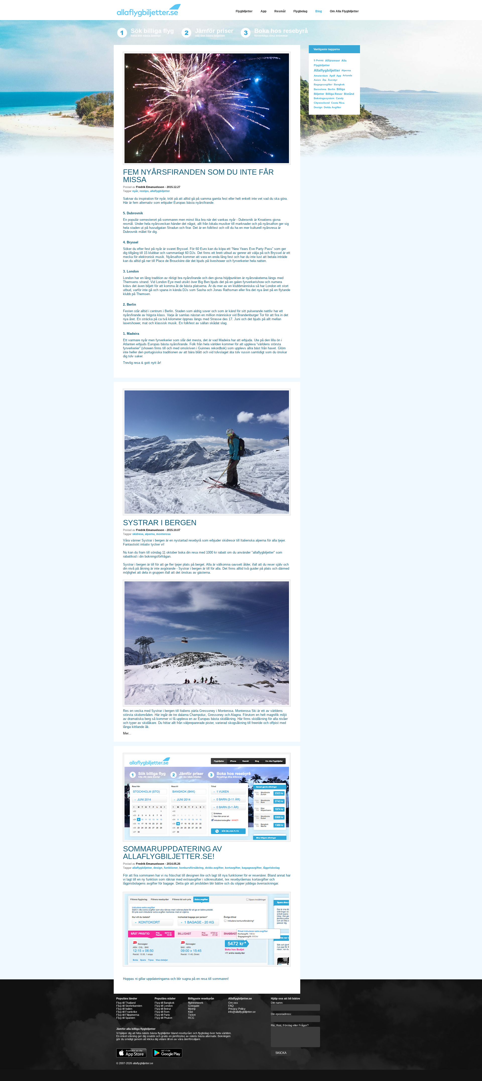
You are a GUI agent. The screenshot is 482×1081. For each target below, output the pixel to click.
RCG (191, 1017)
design (157, 867)
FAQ (231, 1005)
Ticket (192, 1014)
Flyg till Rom (162, 1011)
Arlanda (347, 75)
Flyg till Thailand (126, 1002)
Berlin (331, 89)
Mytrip (192, 1008)
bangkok (339, 84)
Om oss (233, 1002)
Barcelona (320, 89)
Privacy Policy (237, 1008)
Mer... (127, 733)
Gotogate (193, 1005)
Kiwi (190, 1011)
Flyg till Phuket (163, 1017)
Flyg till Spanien (125, 1017)
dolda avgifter (214, 867)
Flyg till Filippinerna (127, 1014)
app (338, 75)
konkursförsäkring (191, 867)
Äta (324, 80)
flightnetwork (195, 1002)
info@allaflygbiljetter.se (242, 1011)
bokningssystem (324, 98)
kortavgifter (232, 867)
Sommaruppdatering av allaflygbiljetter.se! (172, 852)
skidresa (137, 533)
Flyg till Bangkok (164, 1002)
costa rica (337, 102)
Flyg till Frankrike (126, 1011)
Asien (317, 80)
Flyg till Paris (162, 1014)
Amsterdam (321, 75)
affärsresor (332, 60)
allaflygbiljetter (160, 190)
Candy (340, 98)
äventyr (332, 80)
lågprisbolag (271, 867)
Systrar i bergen (160, 522)
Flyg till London (164, 1005)
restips (144, 190)
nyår (135, 190)
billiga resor (334, 93)
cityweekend (322, 102)
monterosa (163, 533)
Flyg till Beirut (163, 1008)
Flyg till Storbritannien (129, 1005)
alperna (150, 533)
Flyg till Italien (124, 1008)
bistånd (349, 93)
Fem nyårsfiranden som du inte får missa (198, 176)
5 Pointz (319, 60)
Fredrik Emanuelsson (150, 186)
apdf (332, 75)
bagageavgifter (252, 867)
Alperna (346, 70)
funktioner (171, 867)
